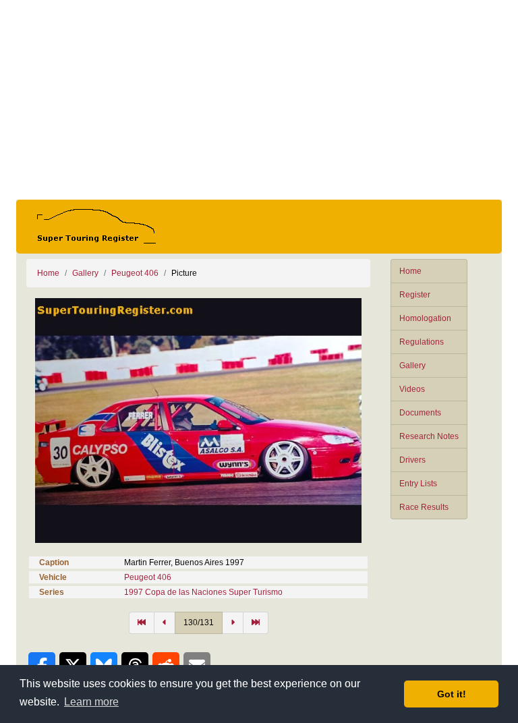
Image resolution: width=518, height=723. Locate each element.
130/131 (198, 622)
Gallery (412, 365)
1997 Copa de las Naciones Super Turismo (203, 592)
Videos (412, 389)
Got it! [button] (451, 694)
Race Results (424, 507)
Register (414, 294)
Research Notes (429, 436)
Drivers (412, 460)
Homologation (425, 318)
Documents (420, 412)
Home (410, 271)
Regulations (421, 342)
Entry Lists (418, 483)
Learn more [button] (91, 701)
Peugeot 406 (135, 273)
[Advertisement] (259, 99)
